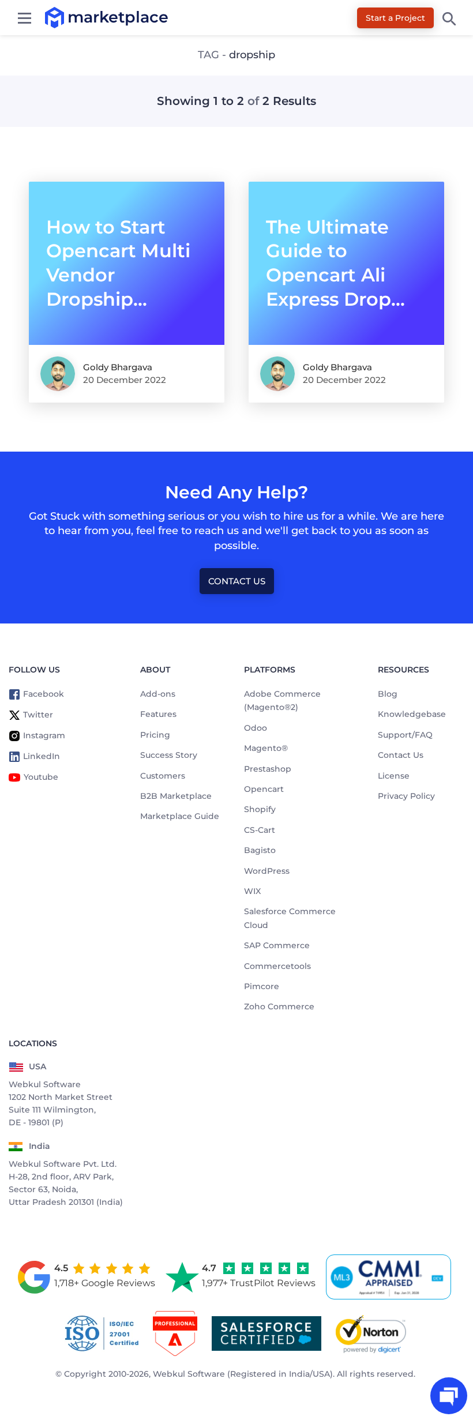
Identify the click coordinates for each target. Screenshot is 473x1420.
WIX (252, 891)
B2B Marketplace (176, 796)
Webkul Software (189, 1374)
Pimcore (261, 986)
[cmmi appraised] (390, 1276)
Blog (387, 694)
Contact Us (236, 581)
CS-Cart (259, 830)
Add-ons (157, 694)
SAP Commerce (277, 945)
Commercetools (277, 966)
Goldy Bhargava (117, 367)
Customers (162, 776)
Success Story (168, 755)
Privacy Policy (406, 796)
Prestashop (267, 769)
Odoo (255, 728)
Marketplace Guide (179, 816)
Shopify (260, 809)
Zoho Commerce (279, 1006)
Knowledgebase (412, 714)
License (394, 776)
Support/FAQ (405, 735)
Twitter (38, 714)
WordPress (267, 871)
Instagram (44, 735)
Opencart (264, 789)
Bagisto (260, 850)
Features (158, 714)
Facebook (43, 694)
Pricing (155, 735)
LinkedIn (41, 756)
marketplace (67, 17)
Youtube (41, 777)
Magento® (266, 748)
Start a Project (395, 18)
